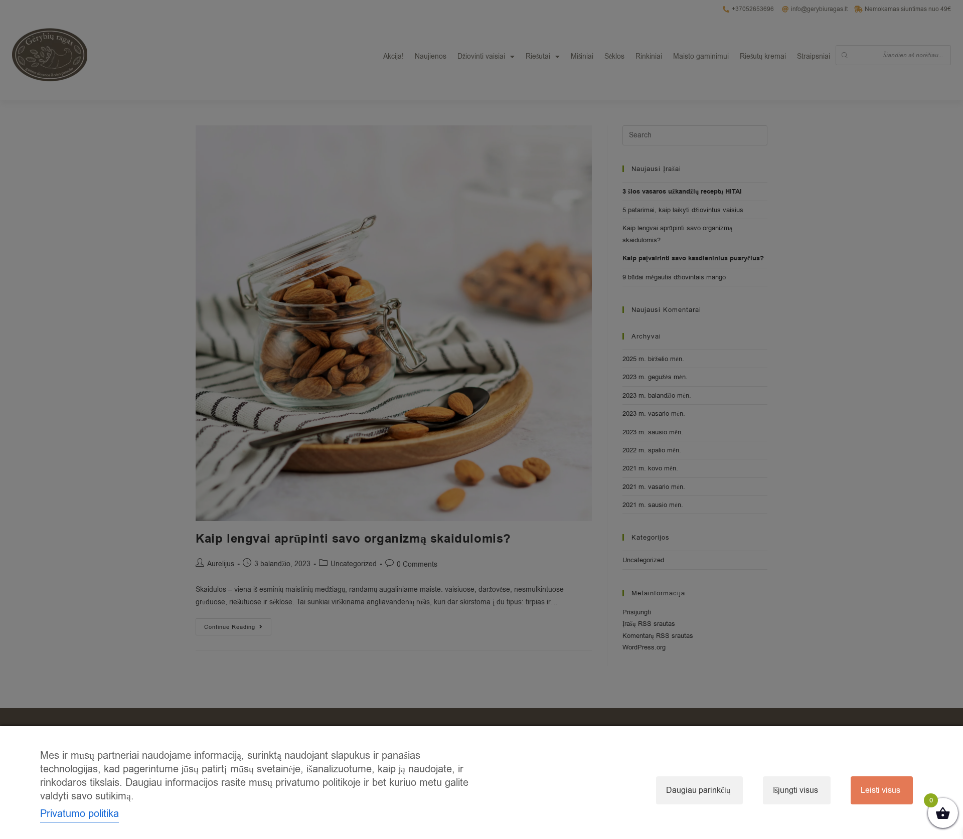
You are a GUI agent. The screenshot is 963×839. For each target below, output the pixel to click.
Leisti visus (880, 790)
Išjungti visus (795, 790)
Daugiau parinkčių (698, 790)
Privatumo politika (79, 813)
